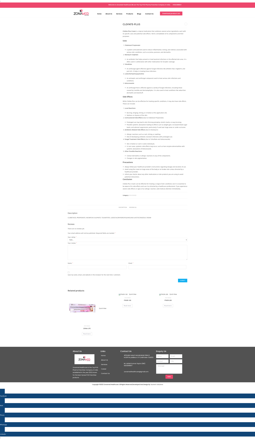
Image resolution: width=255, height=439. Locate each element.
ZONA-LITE (87, 328)
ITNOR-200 (168, 300)
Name (70, 263)
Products (129, 14)
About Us (108, 14)
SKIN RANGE (132, 195)
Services (119, 14)
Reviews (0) (132, 207)
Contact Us (149, 14)
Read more (87, 334)
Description (123, 207)
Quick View (102, 308)
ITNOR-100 (127, 300)
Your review (72, 243)
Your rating (72, 237)
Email (130, 263)
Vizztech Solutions (157, 384)
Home (99, 14)
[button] (171, 13)
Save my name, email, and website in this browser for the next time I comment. (94, 275)
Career (103, 369)
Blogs (139, 14)
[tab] (123, 207)
